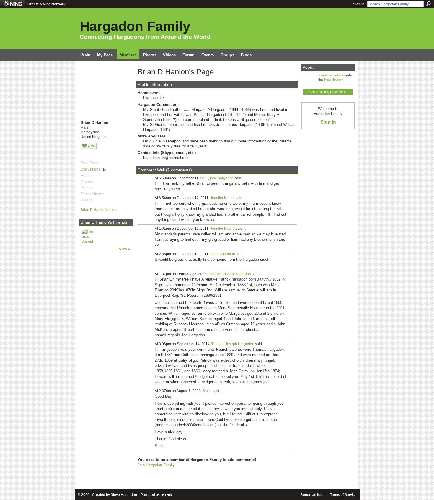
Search (428, 3)
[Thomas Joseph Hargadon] (89, 236)
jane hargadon (222, 178)
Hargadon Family (135, 26)
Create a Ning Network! (47, 4)
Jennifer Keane (222, 198)
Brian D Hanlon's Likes (99, 210)
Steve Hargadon (330, 75)
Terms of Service (343, 495)
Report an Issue (313, 495)
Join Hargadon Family (156, 465)
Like (91, 145)
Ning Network (334, 79)
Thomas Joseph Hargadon (229, 274)
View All (125, 249)
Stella (207, 391)
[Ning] (12, 4)
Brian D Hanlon (222, 254)
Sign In (358, 4)
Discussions (90, 169)
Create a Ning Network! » (327, 92)
